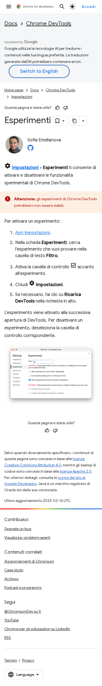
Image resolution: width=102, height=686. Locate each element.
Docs (10, 23)
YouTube (11, 620)
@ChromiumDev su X (22, 611)
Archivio (11, 578)
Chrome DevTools (48, 23)
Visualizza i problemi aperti (27, 537)
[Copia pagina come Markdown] (75, 121)
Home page (13, 90)
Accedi (88, 6)
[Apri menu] (8, 6)
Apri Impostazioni (32, 233)
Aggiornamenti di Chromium (29, 561)
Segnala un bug (17, 528)
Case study (13, 570)
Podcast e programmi (23, 587)
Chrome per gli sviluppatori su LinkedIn (37, 628)
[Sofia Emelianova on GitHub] (30, 149)
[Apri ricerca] (62, 6)
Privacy (28, 660)
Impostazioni (21, 96)
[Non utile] (65, 108)
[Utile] (57, 108)
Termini (10, 660)
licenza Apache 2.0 (75, 471)
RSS (7, 637)
